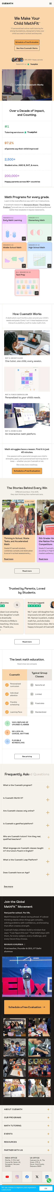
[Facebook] (27, 1176)
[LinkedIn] (47, 1176)
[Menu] (50, 3)
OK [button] (46, 1188)
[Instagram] (17, 1176)
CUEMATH (7, 3)
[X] (37, 1176)
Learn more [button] (6, 1189)
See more (8, 886)
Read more (8, 559)
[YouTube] (7, 1176)
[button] (27, 85)
